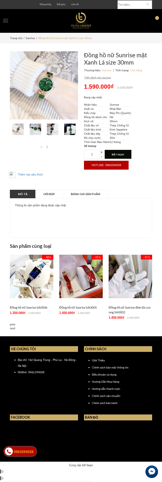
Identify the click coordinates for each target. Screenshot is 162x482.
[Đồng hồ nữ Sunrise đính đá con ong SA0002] (130, 276)
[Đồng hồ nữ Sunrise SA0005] (81, 276)
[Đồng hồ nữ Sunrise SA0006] (31, 276)
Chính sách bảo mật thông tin (110, 367)
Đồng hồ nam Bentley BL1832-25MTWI (45, 465)
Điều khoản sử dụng (104, 374)
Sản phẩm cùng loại (30, 246)
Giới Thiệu (98, 360)
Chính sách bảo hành (105, 403)
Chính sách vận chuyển (106, 395)
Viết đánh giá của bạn (97, 77)
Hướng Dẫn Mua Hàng (105, 381)
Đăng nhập (45, 4)
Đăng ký (61, 4)
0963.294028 (36, 372)
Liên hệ (75, 4)
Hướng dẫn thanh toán (106, 388)
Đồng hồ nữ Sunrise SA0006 (28, 307)
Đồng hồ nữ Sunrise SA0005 (78, 307)
